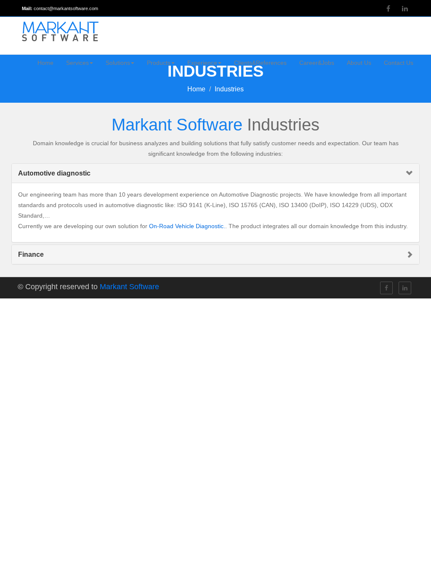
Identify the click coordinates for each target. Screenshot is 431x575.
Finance (31, 254)
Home (45, 62)
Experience (202, 62)
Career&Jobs (316, 62)
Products (158, 62)
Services (77, 62)
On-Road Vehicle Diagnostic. (187, 226)
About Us (359, 62)
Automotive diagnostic (54, 173)
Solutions (118, 62)
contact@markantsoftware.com (66, 8)
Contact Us (398, 62)
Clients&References (260, 62)
